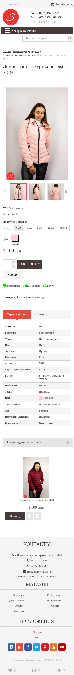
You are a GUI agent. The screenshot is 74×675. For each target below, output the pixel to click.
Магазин (37, 632)
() (15, 670)
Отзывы (19, 605)
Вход (3, 4)
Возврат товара (55, 600)
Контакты (19, 611)
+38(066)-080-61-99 (47, 17)
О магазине (19, 595)
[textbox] (44, 38)
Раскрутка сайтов (27, 576)
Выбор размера (55, 595)
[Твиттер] (36, 647)
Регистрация (14, 4)
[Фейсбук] (28, 647)
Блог (37, 637)
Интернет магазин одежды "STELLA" (35, 660)
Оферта (55, 605)
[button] (14, 208)
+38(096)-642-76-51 (47, 13)
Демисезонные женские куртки (32, 297)
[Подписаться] (53, 647)
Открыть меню (24, 30)
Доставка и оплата (18, 600)
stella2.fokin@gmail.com (39, 571)
